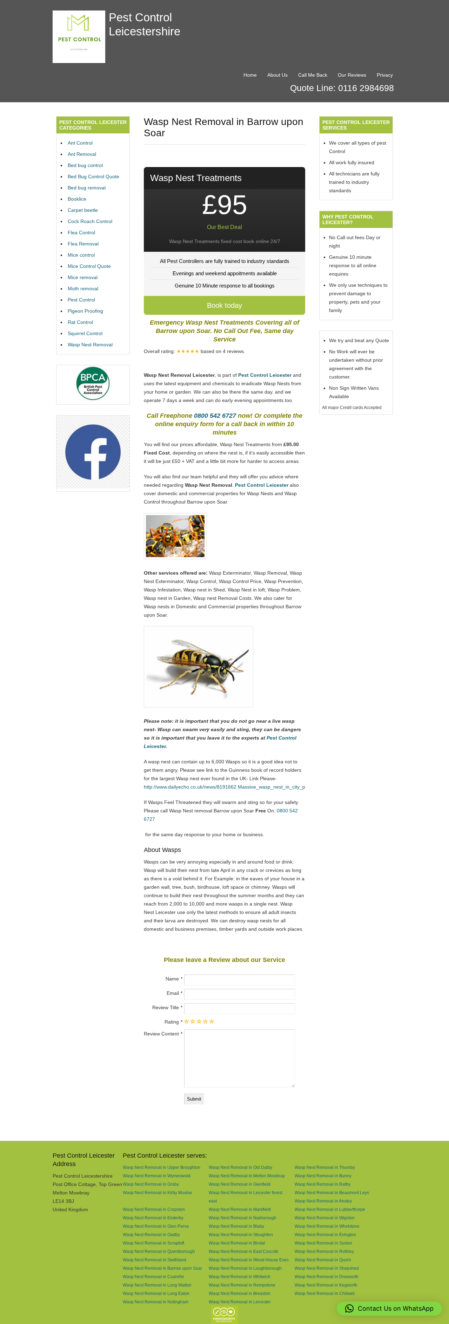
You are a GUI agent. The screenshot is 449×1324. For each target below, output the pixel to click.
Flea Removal (83, 244)
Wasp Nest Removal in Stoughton (241, 1234)
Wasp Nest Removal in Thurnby (325, 1167)
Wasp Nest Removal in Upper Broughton (161, 1167)
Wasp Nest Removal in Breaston (239, 1293)
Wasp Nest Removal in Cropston (154, 1209)
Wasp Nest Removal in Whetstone (327, 1226)
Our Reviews (352, 75)
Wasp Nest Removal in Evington (325, 1234)
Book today (224, 305)
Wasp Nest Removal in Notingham (155, 1301)
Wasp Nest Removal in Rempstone (242, 1285)
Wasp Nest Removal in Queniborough (159, 1251)
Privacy (385, 75)
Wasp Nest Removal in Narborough (242, 1217)
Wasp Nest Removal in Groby (151, 1184)
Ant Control (80, 143)
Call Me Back (312, 75)
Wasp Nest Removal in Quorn (323, 1259)
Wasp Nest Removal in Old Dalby (240, 1167)
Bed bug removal (87, 187)
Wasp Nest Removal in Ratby (322, 1184)
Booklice (77, 199)
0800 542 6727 (215, 415)
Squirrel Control (85, 333)
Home (250, 75)
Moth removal (83, 288)
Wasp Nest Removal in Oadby (151, 1234)
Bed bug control (85, 165)
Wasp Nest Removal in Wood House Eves (249, 1259)
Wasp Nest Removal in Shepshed (327, 1268)
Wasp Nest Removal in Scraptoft (153, 1243)
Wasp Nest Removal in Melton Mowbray (247, 1175)
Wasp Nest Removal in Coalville (153, 1276)
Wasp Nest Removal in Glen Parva (156, 1226)
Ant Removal (82, 154)
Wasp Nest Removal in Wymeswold (156, 1175)
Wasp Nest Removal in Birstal (237, 1243)
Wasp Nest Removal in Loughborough (245, 1268)
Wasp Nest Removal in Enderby (153, 1217)
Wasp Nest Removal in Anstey (323, 1201)
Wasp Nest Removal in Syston (323, 1243)
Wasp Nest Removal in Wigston (325, 1217)
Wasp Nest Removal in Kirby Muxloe (157, 1192)
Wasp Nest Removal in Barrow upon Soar (162, 1268)
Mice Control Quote (89, 266)
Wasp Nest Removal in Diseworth (326, 1276)
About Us (277, 75)
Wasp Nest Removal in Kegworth (326, 1285)
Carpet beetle (83, 210)
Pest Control (81, 300)
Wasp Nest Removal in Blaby (236, 1226)
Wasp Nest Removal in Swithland (154, 1259)
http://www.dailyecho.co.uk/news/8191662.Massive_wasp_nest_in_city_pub (227, 787)
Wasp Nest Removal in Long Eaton (156, 1293)
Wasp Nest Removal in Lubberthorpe (330, 1209)
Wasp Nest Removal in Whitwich (239, 1276)
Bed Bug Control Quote (93, 176)
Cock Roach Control (90, 221)
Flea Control (81, 232)
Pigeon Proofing (85, 311)
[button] (389, 1309)
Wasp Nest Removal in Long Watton (157, 1285)
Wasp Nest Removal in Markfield (240, 1209)
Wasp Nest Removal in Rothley (324, 1251)
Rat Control (80, 322)
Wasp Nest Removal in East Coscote (244, 1251)
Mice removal (83, 277)
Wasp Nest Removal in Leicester (240, 1301)
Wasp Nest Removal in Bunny (323, 1175)
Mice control (81, 255)
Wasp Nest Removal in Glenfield (239, 1184)
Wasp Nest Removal (90, 344)
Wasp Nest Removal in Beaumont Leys (332, 1192)
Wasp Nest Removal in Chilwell (325, 1293)
